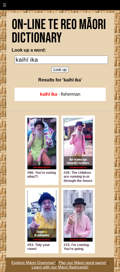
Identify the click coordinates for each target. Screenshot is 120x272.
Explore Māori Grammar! (33, 262)
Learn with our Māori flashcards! (60, 267)
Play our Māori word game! (82, 262)
